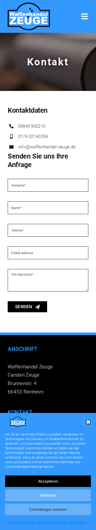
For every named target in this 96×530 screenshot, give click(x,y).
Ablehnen (48, 495)
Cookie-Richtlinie (21, 522)
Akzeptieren (48, 481)
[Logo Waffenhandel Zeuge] (29, 5)
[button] (88, 421)
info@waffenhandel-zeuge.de (47, 146)
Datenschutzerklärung (52, 522)
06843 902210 (31, 126)
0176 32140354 (33, 136)
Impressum (78, 522)
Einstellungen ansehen (48, 509)
